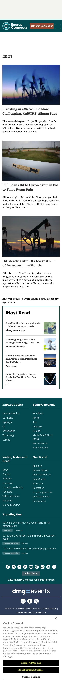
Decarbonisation (10, 413)
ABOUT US (9, 609)
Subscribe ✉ (31, 573)
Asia (35, 422)
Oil (3, 426)
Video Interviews (10, 496)
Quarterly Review (11, 505)
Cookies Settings (24, 613)
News (5, 470)
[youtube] (31, 567)
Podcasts (7, 491)
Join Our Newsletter (42, 25)
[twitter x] (19, 567)
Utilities (6, 439)
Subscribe (38, 483)
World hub (38, 413)
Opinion (6, 474)
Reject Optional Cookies (31, 670)
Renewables (8, 431)
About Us (37, 466)
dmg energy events (42, 492)
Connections (39, 501)
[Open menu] (58, 26)
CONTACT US (40, 613)
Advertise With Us (42, 474)
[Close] (56, 618)
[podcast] (37, 567)
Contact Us (38, 488)
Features (7, 478)
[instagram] (14, 567)
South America (40, 447)
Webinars (7, 500)
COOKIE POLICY (49, 609)
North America (40, 443)
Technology (8, 435)
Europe (36, 431)
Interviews (7, 483)
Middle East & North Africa (43, 437)
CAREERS (20, 609)
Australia (37, 426)
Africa (36, 417)
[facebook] (8, 567)
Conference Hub (41, 496)
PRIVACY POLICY (33, 609)
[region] (31, 648)
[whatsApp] (54, 567)
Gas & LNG (8, 417)
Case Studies (39, 479)
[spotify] (43, 567)
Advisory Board (40, 470)
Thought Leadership (12, 487)
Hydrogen (7, 422)
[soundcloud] (48, 567)
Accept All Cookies (31, 663)
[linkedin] (25, 567)
